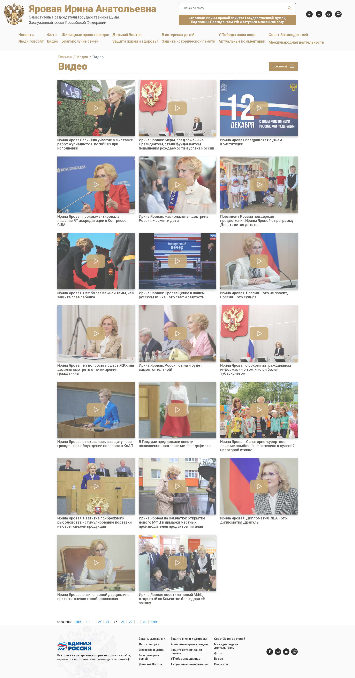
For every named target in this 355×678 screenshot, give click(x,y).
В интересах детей (178, 34)
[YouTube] (328, 14)
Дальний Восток (127, 34)
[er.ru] (338, 14)
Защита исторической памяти (188, 41)
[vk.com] (319, 14)
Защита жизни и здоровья (135, 41)
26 (107, 622)
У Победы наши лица (237, 34)
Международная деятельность (296, 42)
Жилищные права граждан (85, 34)
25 (99, 622)
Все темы (280, 66)
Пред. (78, 622)
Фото (52, 34)
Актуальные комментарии (242, 41)
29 (130, 622)
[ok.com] (309, 14)
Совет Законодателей (288, 34)
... (93, 622)
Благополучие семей (80, 41)
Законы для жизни (152, 638)
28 (122, 622)
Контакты (221, 664)
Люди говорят (31, 41)
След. (154, 622)
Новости (26, 34)
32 (144, 622)
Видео (52, 41)
